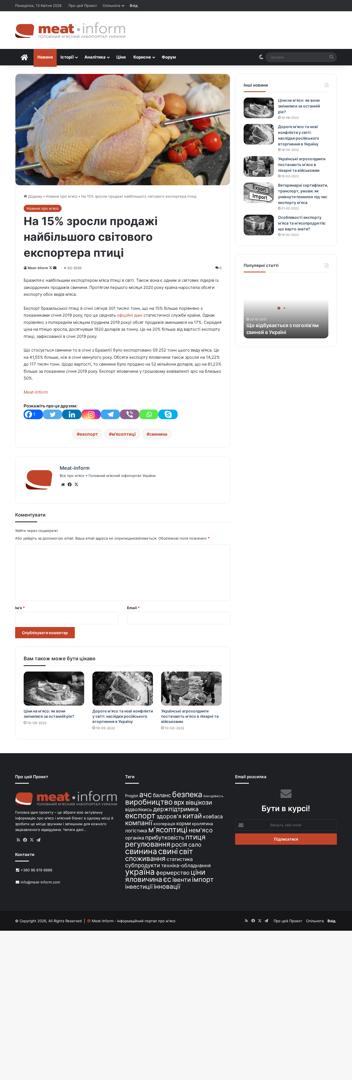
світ (186, 851)
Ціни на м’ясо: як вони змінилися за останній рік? (299, 106)
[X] (76, 484)
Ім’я (20, 608)
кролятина (202, 823)
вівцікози (199, 802)
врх (179, 802)
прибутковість (164, 837)
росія (179, 844)
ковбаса (213, 816)
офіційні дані (129, 315)
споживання (145, 858)
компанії (138, 823)
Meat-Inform (38, 268)
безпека (187, 794)
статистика (180, 859)
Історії (67, 57)
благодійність (213, 796)
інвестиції (139, 886)
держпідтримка (176, 809)
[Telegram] (110, 414)
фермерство (172, 872)
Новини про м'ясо (62, 196)
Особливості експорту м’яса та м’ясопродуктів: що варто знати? (302, 223)
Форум (169, 57)
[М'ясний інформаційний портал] (70, 30)
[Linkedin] (71, 414)
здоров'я (169, 816)
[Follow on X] (51, 268)
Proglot (131, 795)
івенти (181, 879)
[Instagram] (91, 414)
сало (194, 844)
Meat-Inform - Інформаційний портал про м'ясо (133, 921)
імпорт (203, 879)
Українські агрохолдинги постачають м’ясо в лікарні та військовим (190, 716)
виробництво (149, 801)
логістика (136, 830)
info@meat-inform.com (40, 882)
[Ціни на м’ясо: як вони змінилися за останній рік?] (54, 689)
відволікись (138, 809)
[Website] (63, 484)
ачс (145, 794)
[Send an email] (54, 268)
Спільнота (111, 5)
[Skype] (168, 414)
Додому (34, 196)
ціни (198, 872)
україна (140, 872)
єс (167, 879)
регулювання (147, 844)
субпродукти (142, 865)
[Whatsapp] (148, 414)
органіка (134, 838)
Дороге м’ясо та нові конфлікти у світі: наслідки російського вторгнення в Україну (122, 716)
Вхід (134, 5)
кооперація (164, 823)
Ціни (121, 57)
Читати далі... (75, 829)
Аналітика (95, 57)
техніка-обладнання (186, 865)
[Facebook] (69, 484)
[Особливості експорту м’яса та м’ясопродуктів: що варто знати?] (259, 225)
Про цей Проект (82, 5)
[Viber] (129, 414)
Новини (45, 57)
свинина (158, 434)
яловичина (143, 879)
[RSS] (18, 840)
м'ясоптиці (124, 434)
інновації (167, 886)
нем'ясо (201, 830)
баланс (162, 795)
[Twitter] (52, 414)
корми (183, 823)
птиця (195, 837)
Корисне (142, 57)
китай (192, 815)
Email (133, 608)
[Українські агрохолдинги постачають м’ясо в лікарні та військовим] (191, 689)
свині (168, 851)
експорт (88, 434)
